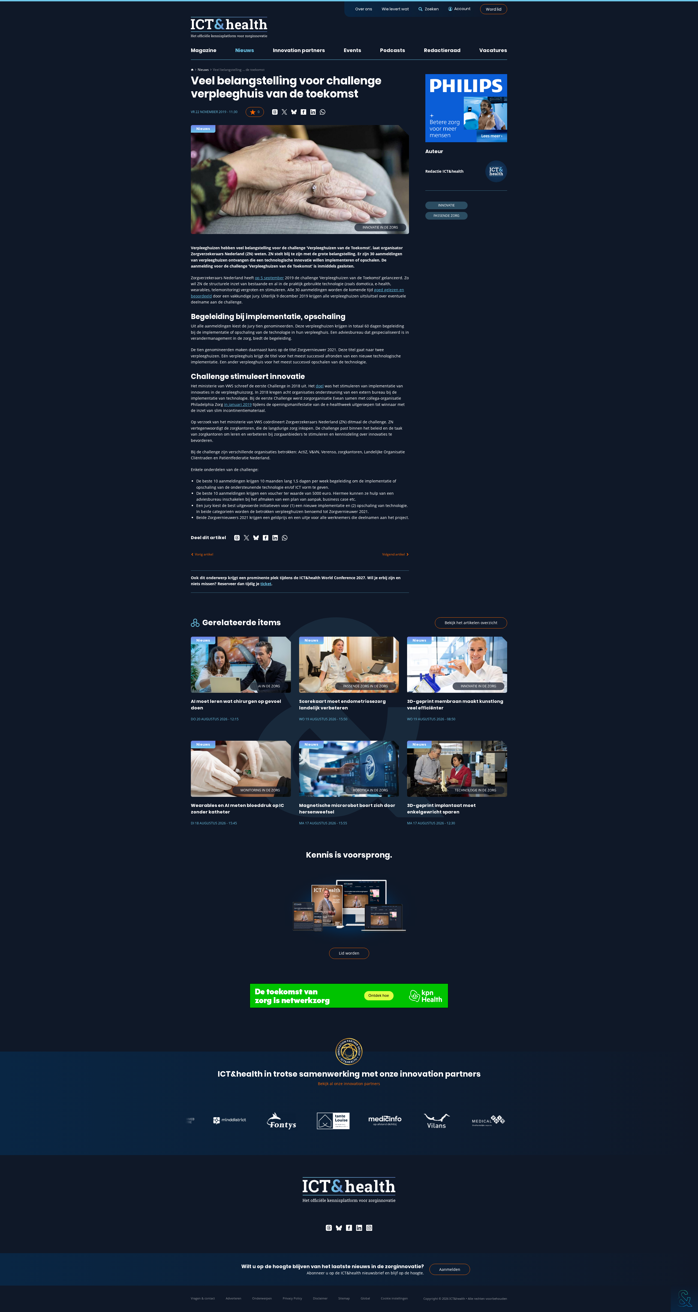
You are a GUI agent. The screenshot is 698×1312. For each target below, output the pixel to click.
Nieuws (244, 50)
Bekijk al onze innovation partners (349, 1083)
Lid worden (349, 953)
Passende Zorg (446, 215)
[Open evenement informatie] (684, 1298)
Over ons (363, 9)
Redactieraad (442, 50)
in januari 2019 (238, 404)
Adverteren (233, 1298)
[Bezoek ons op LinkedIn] (359, 1228)
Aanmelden (449, 1269)
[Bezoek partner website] (193, 1120)
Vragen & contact (203, 1298)
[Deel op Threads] (275, 112)
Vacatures (493, 50)
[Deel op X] (284, 112)
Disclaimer (320, 1298)
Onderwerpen (262, 1298)
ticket (265, 583)
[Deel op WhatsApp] (322, 112)
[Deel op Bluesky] (294, 112)
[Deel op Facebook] (303, 112)
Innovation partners (299, 50)
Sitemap (344, 1298)
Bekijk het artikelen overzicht (471, 622)
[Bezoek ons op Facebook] (349, 1228)
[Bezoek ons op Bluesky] (339, 1228)
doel (320, 385)
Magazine (203, 50)
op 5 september (269, 277)
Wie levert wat (395, 9)
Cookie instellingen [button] (394, 1298)
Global (365, 1298)
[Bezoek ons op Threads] (329, 1228)
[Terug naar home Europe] (229, 27)
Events (352, 50)
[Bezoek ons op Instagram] (369, 1228)
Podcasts (392, 50)
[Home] (192, 69)
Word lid (493, 9)
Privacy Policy (292, 1298)
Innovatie (446, 205)
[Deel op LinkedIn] (313, 112)
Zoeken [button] (431, 9)
